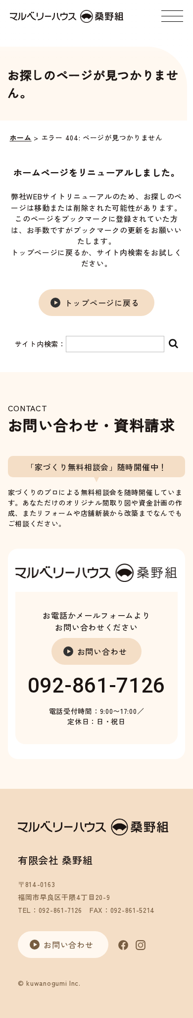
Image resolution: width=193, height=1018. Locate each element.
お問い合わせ (102, 651)
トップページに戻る (101, 303)
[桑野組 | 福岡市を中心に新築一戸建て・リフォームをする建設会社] (66, 16)
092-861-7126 (96, 685)
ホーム (21, 137)
